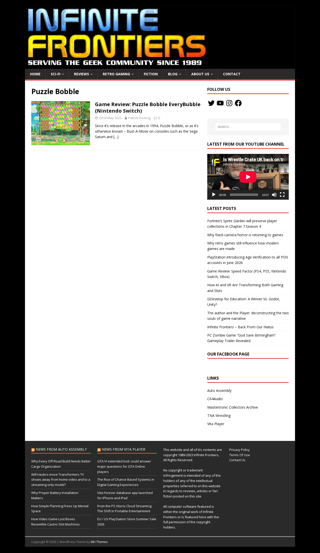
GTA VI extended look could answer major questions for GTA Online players (124, 466)
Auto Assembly (219, 390)
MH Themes (99, 542)
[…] (116, 136)
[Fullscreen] (282, 194)
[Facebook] (238, 103)
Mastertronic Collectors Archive (232, 407)
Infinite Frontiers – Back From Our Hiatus (240, 327)
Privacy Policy (239, 449)
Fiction (151, 74)
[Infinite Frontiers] (160, 66)
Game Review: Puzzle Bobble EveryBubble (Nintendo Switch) (147, 107)
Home (35, 74)
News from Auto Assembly (61, 449)
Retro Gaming (116, 74)
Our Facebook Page (228, 354)
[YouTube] (220, 103)
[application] (248, 177)
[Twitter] (211, 103)
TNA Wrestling (218, 415)
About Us (200, 74)
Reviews (81, 74)
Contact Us (237, 460)
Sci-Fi (55, 74)
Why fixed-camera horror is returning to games (245, 234)
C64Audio (215, 398)
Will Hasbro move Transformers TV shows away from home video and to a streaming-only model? (60, 479)
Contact (231, 74)
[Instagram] (229, 103)
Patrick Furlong (139, 118)
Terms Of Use (239, 455)
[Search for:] (248, 127)
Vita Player (215, 423)
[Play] (213, 194)
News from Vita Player (123, 449)
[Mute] (274, 194)
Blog (173, 74)
